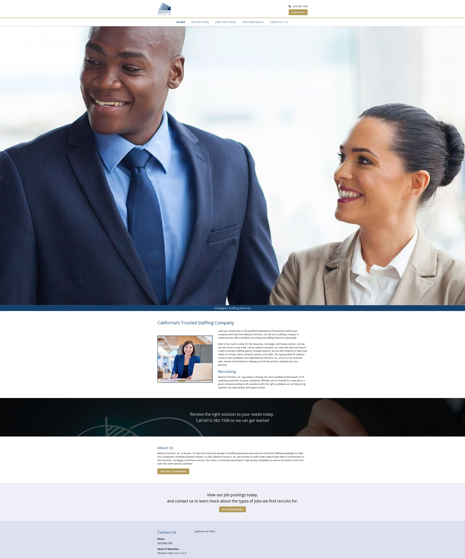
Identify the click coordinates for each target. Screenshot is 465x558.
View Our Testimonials (173, 471)
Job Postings (225, 22)
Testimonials (253, 22)
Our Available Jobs (232, 509)
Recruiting (200, 22)
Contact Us (298, 12)
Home (180, 22)
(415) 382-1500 (216, 420)
